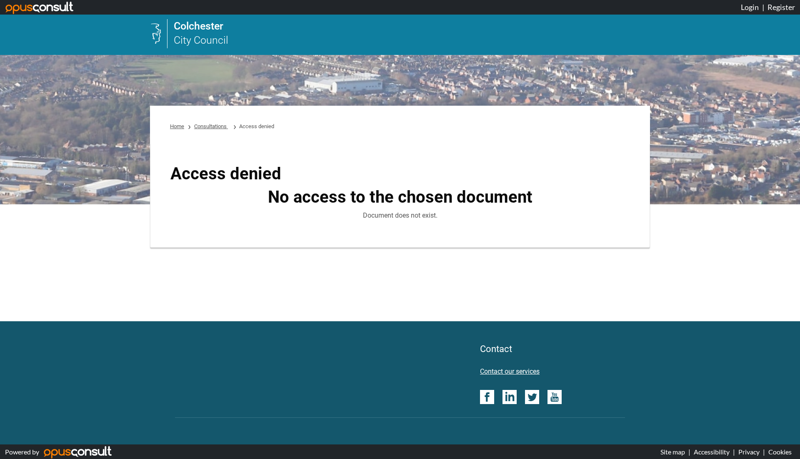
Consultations (211, 126)
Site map (672, 452)
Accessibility (712, 452)
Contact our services (510, 371)
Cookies (780, 452)
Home (177, 126)
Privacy (749, 452)
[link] (189, 33)
